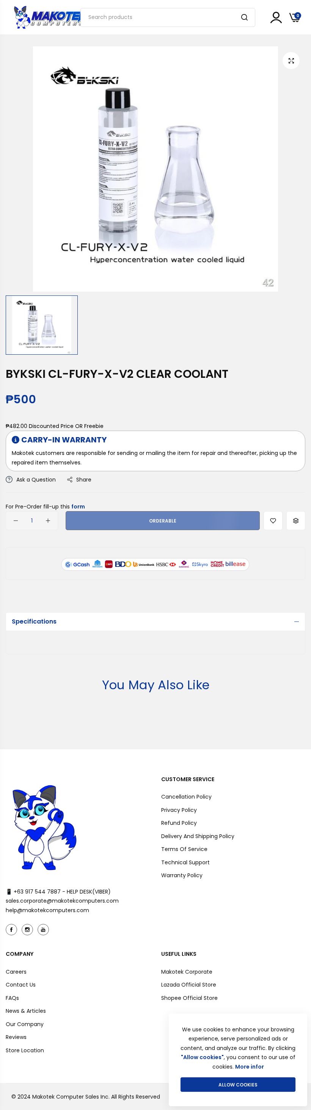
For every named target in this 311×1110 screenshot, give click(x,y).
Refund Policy (179, 823)
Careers (16, 972)
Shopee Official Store (189, 998)
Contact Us (21, 984)
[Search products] (244, 17)
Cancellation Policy (186, 797)
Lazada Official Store (188, 984)
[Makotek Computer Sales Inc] (51, 17)
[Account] (276, 17)
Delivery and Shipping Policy (197, 836)
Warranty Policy (182, 875)
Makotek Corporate (186, 972)
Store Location (25, 1050)
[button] (273, 520)
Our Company (25, 1024)
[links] (12, 929)
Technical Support (185, 862)
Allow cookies (238, 1085)
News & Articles (26, 1011)
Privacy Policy (179, 810)
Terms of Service (184, 849)
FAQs (12, 998)
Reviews (16, 1037)
